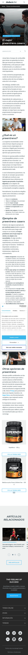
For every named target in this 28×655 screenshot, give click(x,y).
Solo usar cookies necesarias (14, 347)
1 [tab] (12, 554)
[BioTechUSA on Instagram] (14, 633)
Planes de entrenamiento (13, 6)
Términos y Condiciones (14, 652)
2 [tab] (15, 554)
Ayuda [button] (4, 613)
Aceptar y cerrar (14, 337)
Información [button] (7, 618)
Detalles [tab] (15, 310)
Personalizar (13, 342)
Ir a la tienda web (14, 454)
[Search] (24, 2)
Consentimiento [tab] (6, 310)
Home (3, 6)
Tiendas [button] (5, 623)
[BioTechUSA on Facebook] (8, 633)
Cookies (20, 648)
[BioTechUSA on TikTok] (20, 639)
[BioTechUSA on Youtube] (20, 633)
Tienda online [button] (7, 608)
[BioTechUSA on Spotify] (8, 639)
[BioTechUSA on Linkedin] (14, 639)
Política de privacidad (11, 648)
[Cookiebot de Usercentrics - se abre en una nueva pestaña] (19, 306)
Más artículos (14, 562)
